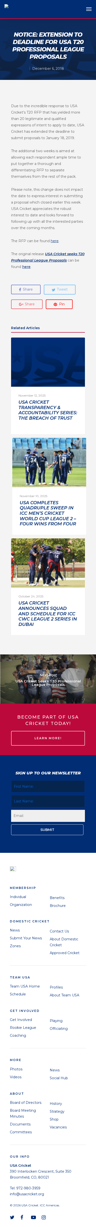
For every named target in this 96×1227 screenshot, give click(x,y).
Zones (15, 946)
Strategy (57, 1111)
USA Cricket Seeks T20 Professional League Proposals (48, 679)
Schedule (18, 994)
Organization (21, 904)
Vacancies (58, 1127)
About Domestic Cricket (64, 942)
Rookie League (23, 1027)
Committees (21, 1132)
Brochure (58, 905)
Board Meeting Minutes (23, 1113)
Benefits (57, 898)
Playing (56, 1021)
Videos (15, 1077)
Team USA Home (25, 986)
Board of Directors (25, 1102)
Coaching (18, 1035)
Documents (20, 1124)
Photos (16, 1069)
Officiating (59, 1028)
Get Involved (21, 1020)
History (56, 1103)
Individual (18, 897)
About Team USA (64, 995)
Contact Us (59, 931)
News (15, 930)
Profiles (56, 987)
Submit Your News (26, 938)
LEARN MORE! (48, 738)
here (26, 267)
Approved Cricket (65, 953)
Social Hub (59, 1078)
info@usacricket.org (27, 1194)
